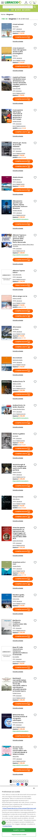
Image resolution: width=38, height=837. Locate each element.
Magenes (19, 29)
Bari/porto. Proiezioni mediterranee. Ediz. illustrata (20, 623)
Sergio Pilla (16, 756)
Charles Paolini (17, 566)
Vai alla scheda (18, 41)
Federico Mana (26, 244)
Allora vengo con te (20, 296)
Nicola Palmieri (17, 149)
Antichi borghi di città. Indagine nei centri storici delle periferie (19, 467)
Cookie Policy (7, 826)
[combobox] (18, 6)
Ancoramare (17, 358)
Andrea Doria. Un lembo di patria (19, 406)
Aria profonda (18, 497)
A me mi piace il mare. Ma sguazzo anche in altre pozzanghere (19, 51)
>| (27, 781)
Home (3, 14)
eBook (19, 10)
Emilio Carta (16, 599)
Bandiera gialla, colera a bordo (18, 596)
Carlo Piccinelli (16, 88)
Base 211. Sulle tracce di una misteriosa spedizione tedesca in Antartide (20, 651)
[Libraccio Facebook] (18, 785)
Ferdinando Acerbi (17, 360)
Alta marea (17, 327)
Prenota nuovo (21, 285)
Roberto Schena (17, 472)
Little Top (15, 56)
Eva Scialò (15, 436)
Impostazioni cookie (19, 834)
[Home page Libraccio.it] (13, 3)
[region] (19, 811)
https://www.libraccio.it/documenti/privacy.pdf (19, 808)
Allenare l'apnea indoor (19, 271)
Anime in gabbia (19, 434)
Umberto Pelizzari (17, 210)
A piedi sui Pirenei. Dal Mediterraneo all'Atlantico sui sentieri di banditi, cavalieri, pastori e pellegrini (20, 81)
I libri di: (5, 19)
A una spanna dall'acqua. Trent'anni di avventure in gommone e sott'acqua (18, 114)
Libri (12, 10)
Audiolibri (27, 10)
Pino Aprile (15, 26)
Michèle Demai (16, 179)
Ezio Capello (16, 657)
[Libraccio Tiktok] (26, 785)
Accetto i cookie (19, 830)
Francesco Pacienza (18, 722)
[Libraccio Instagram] (22, 785)
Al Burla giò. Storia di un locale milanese (19, 144)
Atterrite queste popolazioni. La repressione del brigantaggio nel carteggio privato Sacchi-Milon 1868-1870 (20, 533)
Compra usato (21, 132)
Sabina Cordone (17, 298)
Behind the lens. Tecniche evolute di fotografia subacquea (20, 717)
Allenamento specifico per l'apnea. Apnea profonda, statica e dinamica (20, 204)
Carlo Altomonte (17, 275)
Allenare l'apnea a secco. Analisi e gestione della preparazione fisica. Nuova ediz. (19, 238)
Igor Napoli (15, 329)
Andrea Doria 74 (19, 381)
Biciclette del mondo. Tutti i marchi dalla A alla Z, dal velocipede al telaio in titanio (20, 750)
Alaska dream (18, 177)
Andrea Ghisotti (17, 121)
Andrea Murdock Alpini (19, 409)
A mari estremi (18, 24)
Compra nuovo (21, 37)
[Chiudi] (34, 788)
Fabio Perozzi (16, 499)
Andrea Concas (17, 693)
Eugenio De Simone (18, 541)
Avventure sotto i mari (19, 563)
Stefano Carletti (17, 384)
